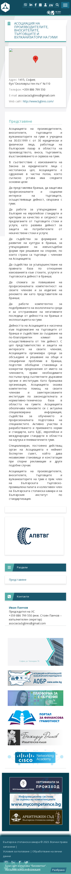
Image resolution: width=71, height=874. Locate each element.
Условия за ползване (16, 851)
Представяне (17, 579)
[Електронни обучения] (35, 698)
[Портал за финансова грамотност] (35, 717)
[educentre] (35, 758)
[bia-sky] (35, 652)
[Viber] (25, 5)
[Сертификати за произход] (35, 784)
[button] (57, 5)
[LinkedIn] (31, 5)
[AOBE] (35, 678)
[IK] (35, 737)
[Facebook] (35, 5)
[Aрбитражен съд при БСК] (35, 817)
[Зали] (40, 5)
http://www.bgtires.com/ (38, 101)
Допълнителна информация (22, 869)
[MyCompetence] (35, 801)
